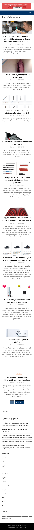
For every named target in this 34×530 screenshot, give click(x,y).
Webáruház (5, 506)
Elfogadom (17, 7)
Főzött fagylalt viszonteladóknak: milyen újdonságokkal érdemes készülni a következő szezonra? (17, 39)
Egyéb (3, 466)
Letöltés (4, 482)
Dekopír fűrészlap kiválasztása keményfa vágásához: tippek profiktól (17, 180)
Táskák (4, 494)
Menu (30, 13)
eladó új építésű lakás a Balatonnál (10, 516)
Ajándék (4, 458)
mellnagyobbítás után (23, 516)
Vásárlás (4, 502)
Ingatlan (4, 478)
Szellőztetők (5, 486)
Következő (19, 402)
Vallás (3, 498)
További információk (21, 5)
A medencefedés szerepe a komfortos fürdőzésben (17, 441)
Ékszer (4, 470)
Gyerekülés (5, 474)
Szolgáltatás (5, 490)
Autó (3, 462)
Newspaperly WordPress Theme (17, 527)
